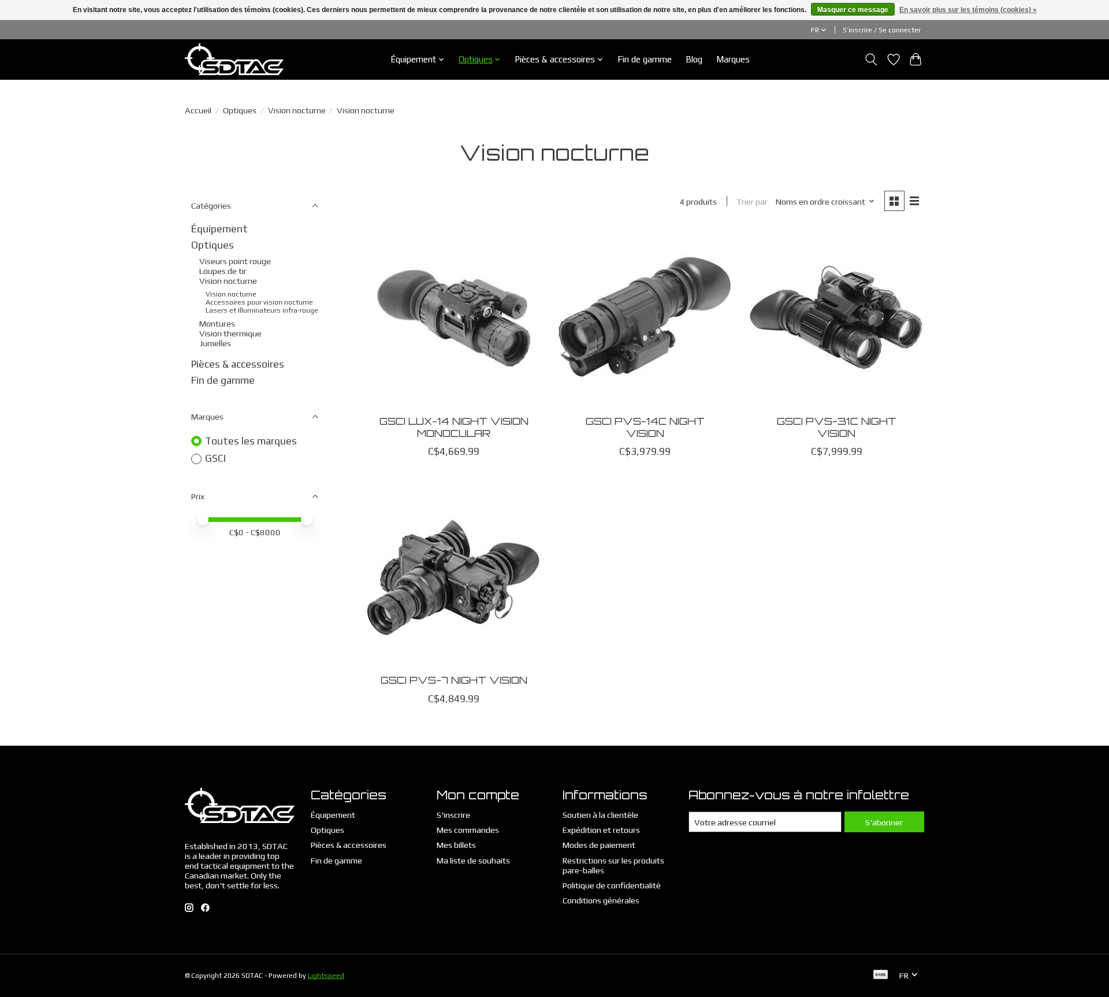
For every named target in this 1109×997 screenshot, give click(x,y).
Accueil (198, 110)
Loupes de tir (223, 271)
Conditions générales (601, 900)
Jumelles (215, 343)
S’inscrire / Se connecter (882, 30)
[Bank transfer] (880, 975)
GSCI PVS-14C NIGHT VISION (645, 426)
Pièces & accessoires (237, 364)
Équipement (219, 229)
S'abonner (884, 822)
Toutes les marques (251, 441)
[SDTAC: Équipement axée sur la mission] (234, 59)
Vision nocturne (297, 110)
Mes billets (456, 845)
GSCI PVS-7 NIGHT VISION (454, 679)
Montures (217, 323)
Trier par (752, 201)
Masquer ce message (852, 10)
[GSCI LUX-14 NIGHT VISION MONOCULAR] (454, 318)
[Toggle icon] (871, 59)
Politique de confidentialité (612, 885)
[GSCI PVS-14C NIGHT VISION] (645, 318)
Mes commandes (468, 830)
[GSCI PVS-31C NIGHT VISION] (836, 318)
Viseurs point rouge (235, 261)
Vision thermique (230, 333)
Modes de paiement (599, 845)
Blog (694, 59)
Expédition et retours (601, 830)
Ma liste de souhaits (473, 860)
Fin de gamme (644, 59)
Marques (733, 59)
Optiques (239, 110)
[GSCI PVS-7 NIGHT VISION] (454, 577)
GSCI (215, 458)
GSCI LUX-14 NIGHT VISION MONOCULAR (454, 426)
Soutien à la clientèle (600, 815)
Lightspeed (326, 976)
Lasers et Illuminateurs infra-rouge (262, 310)
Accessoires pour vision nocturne (259, 302)
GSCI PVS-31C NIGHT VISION (836, 426)
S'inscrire (453, 815)
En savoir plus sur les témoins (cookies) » (968, 10)
